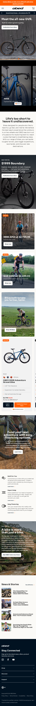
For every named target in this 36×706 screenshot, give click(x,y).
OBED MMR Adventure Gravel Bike (14, 381)
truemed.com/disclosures (11, 702)
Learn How (18, 452)
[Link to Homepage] (18, 646)
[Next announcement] (34, 13)
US (4, 687)
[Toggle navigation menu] (3, 8)
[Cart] (33, 8)
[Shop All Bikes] (18, 314)
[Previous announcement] (2, 13)
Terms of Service (13, 696)
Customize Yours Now (10, 175)
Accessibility (22, 696)
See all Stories (29, 584)
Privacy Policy (5, 696)
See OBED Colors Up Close (11, 555)
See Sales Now (7, 55)
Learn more (11, 486)
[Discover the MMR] (16, 86)
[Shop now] (18, 231)
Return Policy (30, 696)
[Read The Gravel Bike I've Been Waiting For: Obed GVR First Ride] (18, 593)
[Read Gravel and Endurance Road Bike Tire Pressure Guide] (18, 615)
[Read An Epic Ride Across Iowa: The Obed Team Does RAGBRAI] (18, 604)
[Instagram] (3, 659)
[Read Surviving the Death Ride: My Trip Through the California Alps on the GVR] (18, 626)
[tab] (17, 58)
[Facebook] (8, 659)
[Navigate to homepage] (17, 8)
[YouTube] (13, 659)
